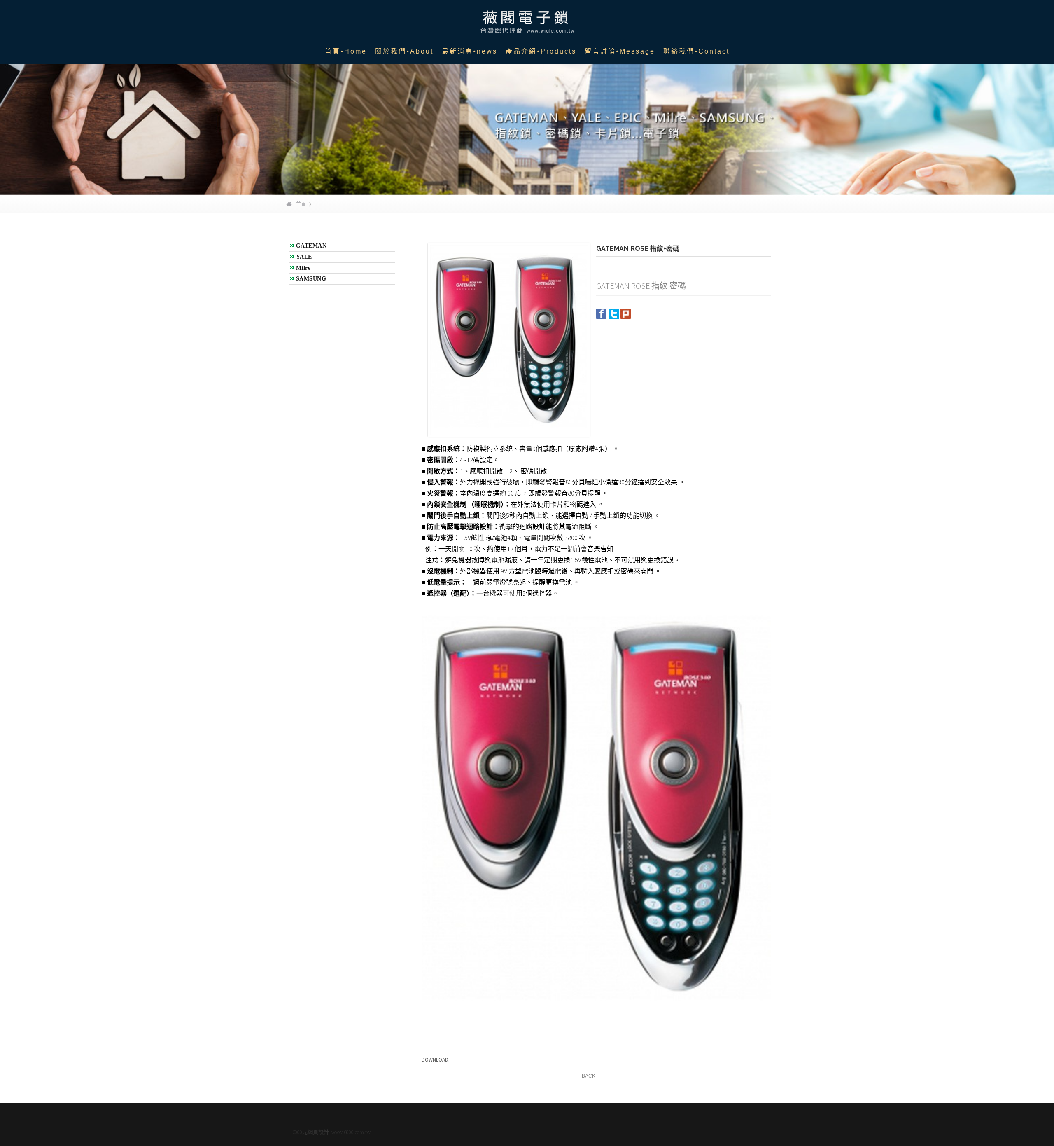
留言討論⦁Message (620, 51)
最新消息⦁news (469, 51)
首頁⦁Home (346, 51)
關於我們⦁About (404, 51)
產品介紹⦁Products (541, 51)
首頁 (301, 204)
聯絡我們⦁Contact (696, 51)
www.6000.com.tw (351, 1132)
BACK (588, 1076)
